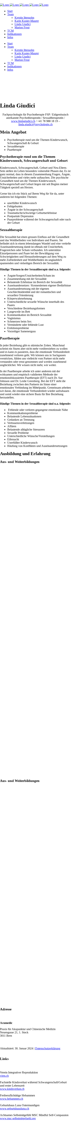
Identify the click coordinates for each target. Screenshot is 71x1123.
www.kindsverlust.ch (12, 1088)
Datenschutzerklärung (47, 1048)
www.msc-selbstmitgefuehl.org (18, 1118)
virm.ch (4, 1075)
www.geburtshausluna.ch (14, 1108)
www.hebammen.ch (11, 1098)
